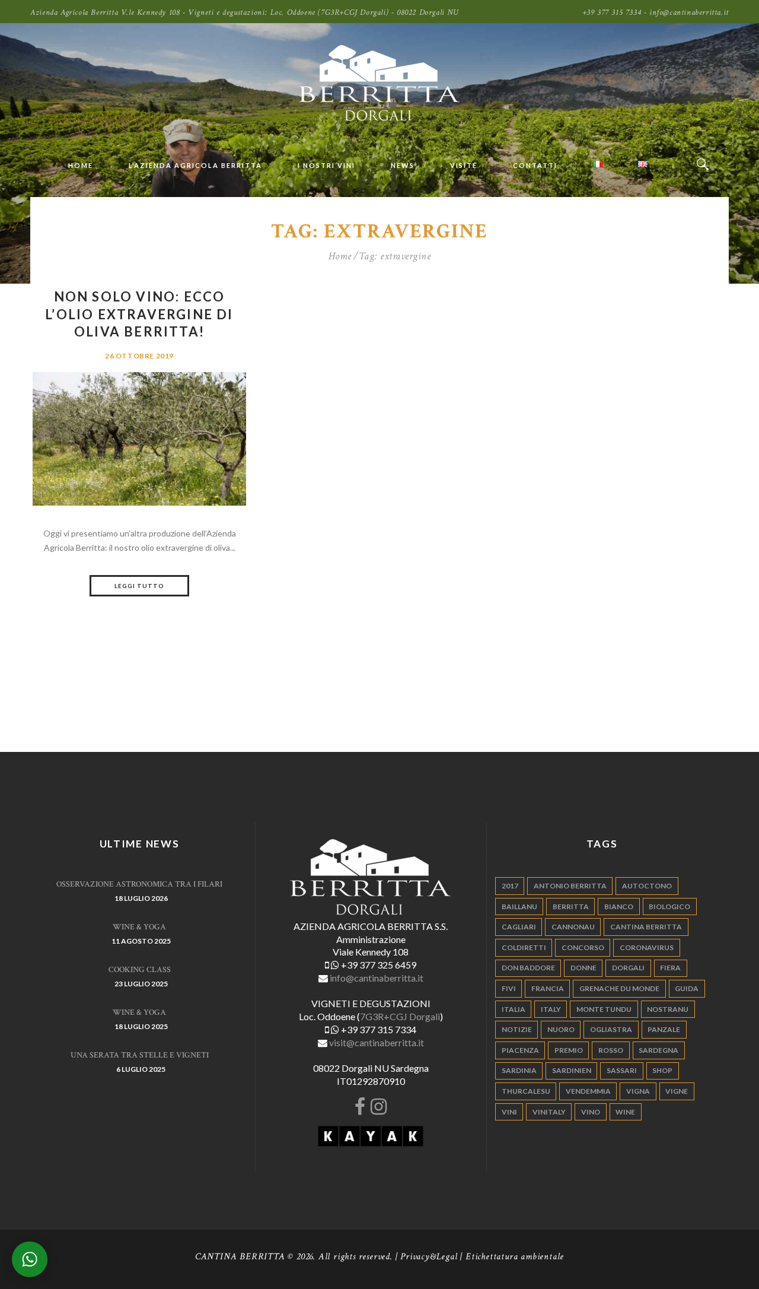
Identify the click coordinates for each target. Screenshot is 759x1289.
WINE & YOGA (139, 927)
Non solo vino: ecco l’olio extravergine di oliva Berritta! (139, 313)
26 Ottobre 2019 (139, 355)
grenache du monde (619, 988)
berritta (571, 906)
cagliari (519, 926)
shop (662, 1070)
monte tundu (604, 1009)
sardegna (658, 1050)
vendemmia (588, 1091)
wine (625, 1111)
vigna (638, 1091)
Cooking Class (140, 969)
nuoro (561, 1029)
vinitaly (549, 1111)
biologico (669, 906)
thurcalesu (526, 1091)
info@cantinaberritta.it (376, 977)
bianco (618, 906)
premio (568, 1050)
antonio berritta (570, 885)
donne (583, 967)
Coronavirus (647, 947)
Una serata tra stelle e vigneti (140, 1055)
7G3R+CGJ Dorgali (400, 1016)
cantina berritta (646, 926)
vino (590, 1111)
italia (513, 1009)
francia (547, 988)
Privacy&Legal (428, 1256)
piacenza (520, 1050)
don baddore (528, 967)
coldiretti (524, 947)
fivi (509, 988)
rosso (610, 1050)
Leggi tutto (139, 585)
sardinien (571, 1070)
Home (340, 256)
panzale (664, 1029)
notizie (517, 1029)
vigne (676, 1091)
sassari (622, 1070)
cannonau (573, 926)
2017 (510, 885)
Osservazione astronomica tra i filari (139, 884)
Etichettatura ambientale (514, 1256)
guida (687, 988)
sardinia (519, 1070)
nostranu (667, 1009)
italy (551, 1009)
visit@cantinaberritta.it (376, 1042)
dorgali (628, 967)
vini (509, 1111)
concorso (583, 947)
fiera (670, 967)
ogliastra (611, 1029)
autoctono (647, 885)
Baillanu (519, 906)
